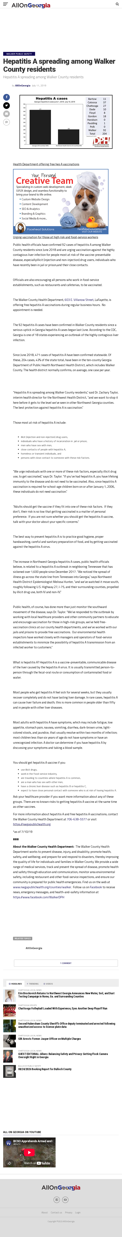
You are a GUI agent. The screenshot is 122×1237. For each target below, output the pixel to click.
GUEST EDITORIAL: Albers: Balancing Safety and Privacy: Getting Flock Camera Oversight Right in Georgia (63, 1055)
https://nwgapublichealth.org (32, 824)
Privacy (68, 1212)
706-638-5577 (77, 819)
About (44, 1212)
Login (78, 1212)
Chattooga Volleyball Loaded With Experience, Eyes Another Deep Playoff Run (62, 1008)
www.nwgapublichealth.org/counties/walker (42, 887)
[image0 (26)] (60, 233)
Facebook (96, 887)
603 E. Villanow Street (79, 299)
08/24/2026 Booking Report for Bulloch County (44, 1069)
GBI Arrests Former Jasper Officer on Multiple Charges (49, 1038)
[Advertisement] (61, 1104)
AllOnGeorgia (22, 85)
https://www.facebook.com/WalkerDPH (38, 897)
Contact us (56, 1212)
